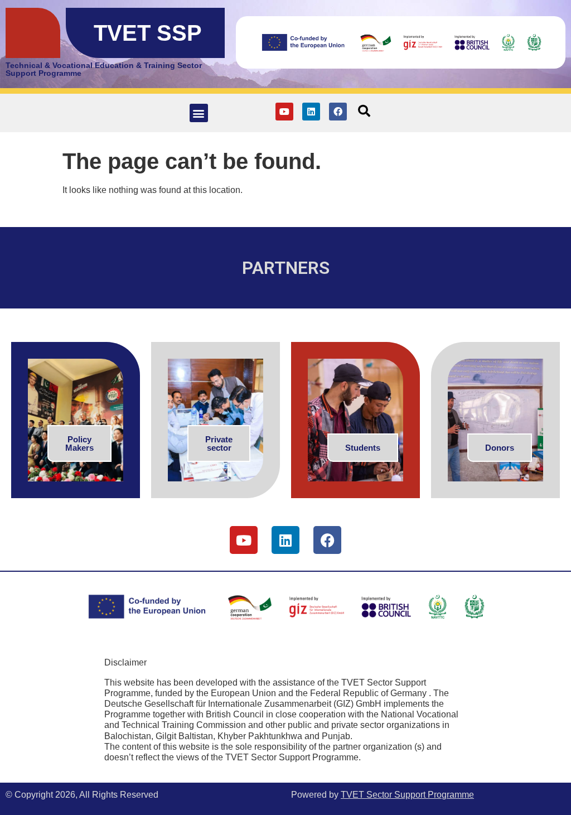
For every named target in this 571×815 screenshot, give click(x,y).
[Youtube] (284, 111)
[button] (199, 113)
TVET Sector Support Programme (407, 794)
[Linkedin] (311, 111)
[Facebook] (338, 111)
